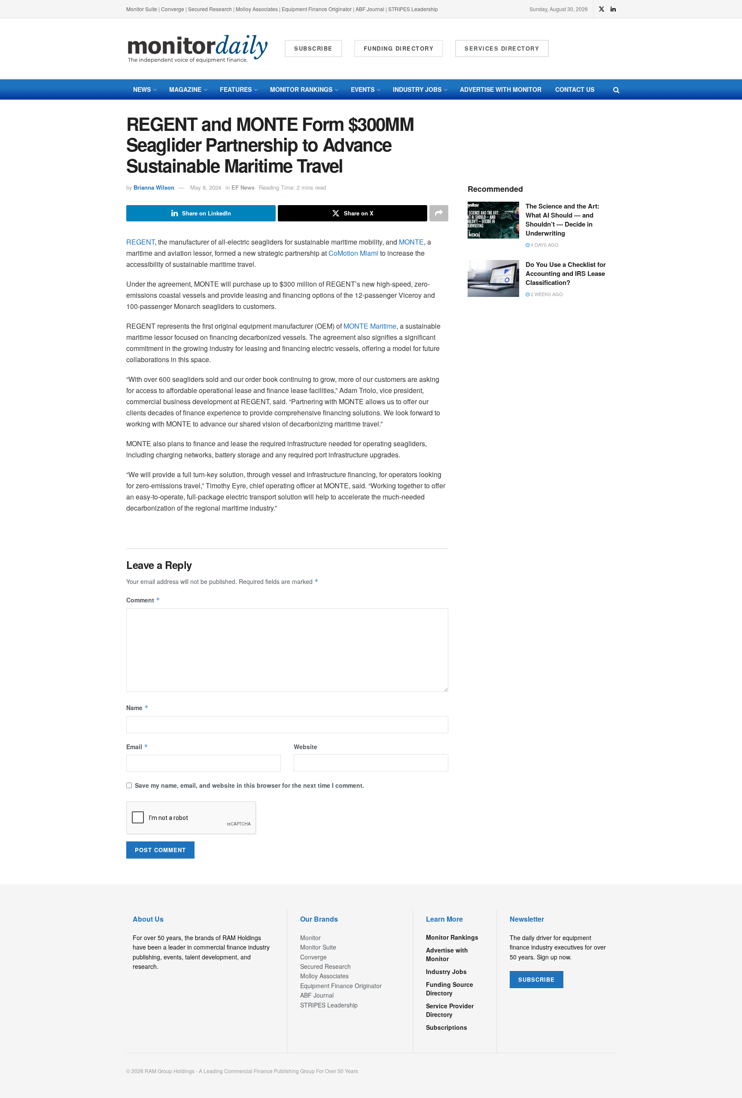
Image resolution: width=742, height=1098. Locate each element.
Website (305, 746)
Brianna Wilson (154, 187)
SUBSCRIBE (536, 979)
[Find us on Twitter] (602, 9)
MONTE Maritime (370, 326)
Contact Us (574, 89)
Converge (172, 8)
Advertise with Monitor (500, 89)
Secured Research (210, 8)
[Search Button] (616, 89)
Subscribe (313, 48)
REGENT (140, 242)
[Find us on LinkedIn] (613, 9)
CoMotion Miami (353, 253)
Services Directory (502, 48)
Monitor (310, 937)
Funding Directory (399, 48)
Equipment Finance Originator (317, 8)
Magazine (185, 89)
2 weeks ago (546, 293)
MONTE (411, 242)
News (142, 89)
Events (362, 89)
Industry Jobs (417, 89)
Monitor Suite (141, 8)
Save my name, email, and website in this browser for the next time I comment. (249, 785)
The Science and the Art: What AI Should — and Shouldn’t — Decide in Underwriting (562, 219)
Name (137, 707)
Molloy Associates (257, 8)
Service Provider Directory (450, 1010)
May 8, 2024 (205, 187)
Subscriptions (446, 1027)
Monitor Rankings (301, 89)
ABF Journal (370, 8)
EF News (243, 187)
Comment (143, 600)
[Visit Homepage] (198, 48)
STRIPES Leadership (413, 8)
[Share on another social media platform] (438, 213)
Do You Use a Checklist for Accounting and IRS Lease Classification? (566, 273)
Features (236, 89)
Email (137, 746)
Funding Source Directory (449, 988)
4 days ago (544, 244)
